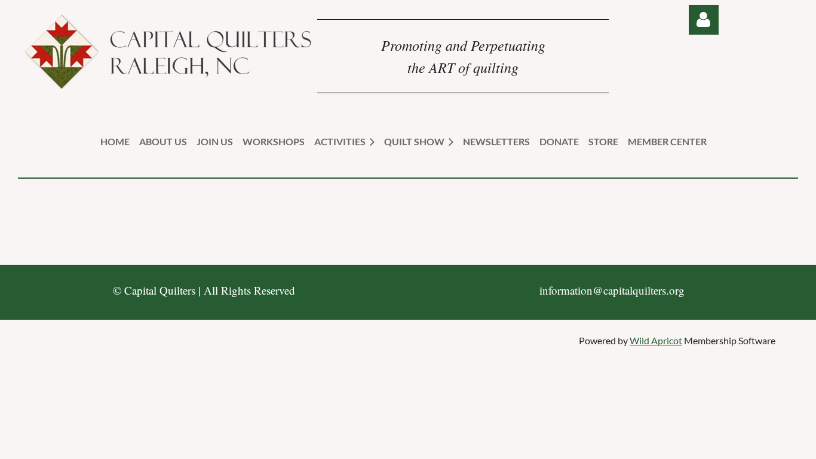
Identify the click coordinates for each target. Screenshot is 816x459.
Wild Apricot (656, 340)
